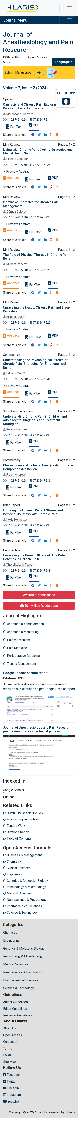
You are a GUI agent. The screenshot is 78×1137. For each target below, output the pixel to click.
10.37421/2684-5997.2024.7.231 (29, 379)
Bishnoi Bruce (15, 316)
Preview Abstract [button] (17, 171)
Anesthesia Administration (25, 624)
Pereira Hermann (17, 429)
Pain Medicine (16, 648)
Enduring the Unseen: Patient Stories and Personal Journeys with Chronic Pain (33, 512)
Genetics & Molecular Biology (23, 948)
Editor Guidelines (15, 1009)
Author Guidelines (15, 1002)
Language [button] (62, 62)
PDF (35, 125)
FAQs (7, 1055)
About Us (9, 1028)
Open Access (12, 1035)
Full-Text (15, 127)
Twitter (11, 1081)
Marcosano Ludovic (19, 114)
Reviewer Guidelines (17, 1015)
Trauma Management (21, 664)
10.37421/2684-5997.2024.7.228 (29, 270)
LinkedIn (12, 1088)
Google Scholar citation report (25, 673)
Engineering (11, 940)
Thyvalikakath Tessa (19, 564)
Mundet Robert (16, 264)
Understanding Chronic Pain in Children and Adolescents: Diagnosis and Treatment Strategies (35, 420)
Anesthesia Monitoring (22, 632)
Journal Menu (15, 20)
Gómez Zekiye (15, 211)
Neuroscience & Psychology (23, 972)
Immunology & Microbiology (22, 956)
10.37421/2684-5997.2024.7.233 (29, 570)
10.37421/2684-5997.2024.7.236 (29, 480)
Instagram (13, 1095)
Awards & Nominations (39, 595)
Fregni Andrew (15, 474)
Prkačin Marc (14, 373)
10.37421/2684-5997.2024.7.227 (29, 217)
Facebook (13, 1075)
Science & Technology (18, 988)
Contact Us (10, 1042)
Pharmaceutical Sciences (20, 980)
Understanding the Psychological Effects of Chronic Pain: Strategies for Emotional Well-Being (35, 363)
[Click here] (22, 8)
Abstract (12, 178)
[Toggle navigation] (67, 8)
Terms (7, 1048)
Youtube (13, 1101)
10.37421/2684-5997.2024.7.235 (29, 435)
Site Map (9, 1062)
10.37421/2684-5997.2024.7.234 (29, 119)
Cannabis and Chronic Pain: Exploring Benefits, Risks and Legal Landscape (37, 106)
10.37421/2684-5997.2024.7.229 (29, 322)
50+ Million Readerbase (41, 606)
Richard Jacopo (16, 159)
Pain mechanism (18, 640)
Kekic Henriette (16, 519)
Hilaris (70, 1112)
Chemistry (10, 932)
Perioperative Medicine (23, 656)
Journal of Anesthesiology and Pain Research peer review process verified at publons (36, 729)
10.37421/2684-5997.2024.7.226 (29, 165)
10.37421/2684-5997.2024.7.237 (29, 525)
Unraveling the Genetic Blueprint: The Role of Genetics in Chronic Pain (36, 557)
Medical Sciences (15, 964)
